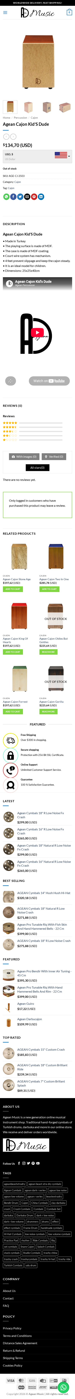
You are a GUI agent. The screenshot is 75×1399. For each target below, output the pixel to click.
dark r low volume (14, 1221)
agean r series (35, 1196)
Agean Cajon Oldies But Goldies (53, 640)
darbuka (8, 1215)
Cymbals (38, 1209)
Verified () (55, 456)
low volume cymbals (59, 1234)
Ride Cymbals (40, 1240)
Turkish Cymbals (13, 1265)
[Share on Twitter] (20, 196)
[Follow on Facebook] (19, 1163)
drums (45, 1221)
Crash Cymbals (21, 1209)
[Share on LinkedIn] (41, 196)
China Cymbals (39, 1202)
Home (6, 117)
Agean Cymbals (12, 1190)
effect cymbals (12, 1227)
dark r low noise (45, 1215)
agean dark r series (35, 1190)
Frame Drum (30, 1227)
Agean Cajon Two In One (54, 579)
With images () (26, 456)
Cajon (34, 117)
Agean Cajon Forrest (15, 701)
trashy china (50, 1252)
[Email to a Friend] (27, 196)
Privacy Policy (12, 1328)
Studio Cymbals (31, 1252)
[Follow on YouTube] (37, 1163)
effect (55, 1221)
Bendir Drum (11, 1202)
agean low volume (14, 1196)
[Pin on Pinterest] (34, 196)
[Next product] (6, 137)
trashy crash (11, 1259)
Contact (8, 1298)
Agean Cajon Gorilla (51, 701)
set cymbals (10, 1246)
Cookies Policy (12, 1365)
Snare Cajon (27, 1246)
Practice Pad (11, 1240)
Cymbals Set (54, 1209)
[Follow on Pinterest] (33, 1163)
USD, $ (9, 154)
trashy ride (64, 1259)
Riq (53, 1240)
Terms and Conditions (17, 1335)
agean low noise (58, 1190)
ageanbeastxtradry (14, 1183)
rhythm (25, 1240)
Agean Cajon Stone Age (17, 579)
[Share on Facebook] (13, 196)
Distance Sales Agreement (20, 1343)
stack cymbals (12, 1252)
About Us (9, 1291)
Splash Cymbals (46, 1246)
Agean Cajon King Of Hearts (15, 640)
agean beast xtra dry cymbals (45, 1183)
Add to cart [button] (13, 589)
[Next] (65, 62)
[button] (5, 12)
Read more (48, 652)
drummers (32, 1221)
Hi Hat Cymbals (13, 1234)
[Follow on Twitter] (28, 1163)
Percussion (20, 117)
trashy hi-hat (48, 1259)
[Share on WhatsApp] (6, 196)
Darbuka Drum (25, 1215)
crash (7, 1209)
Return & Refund (14, 1350)
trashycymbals (29, 1259)
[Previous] (9, 62)
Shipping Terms (13, 1358)
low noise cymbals (35, 1234)
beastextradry (54, 1196)
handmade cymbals (51, 1227)
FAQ (6, 1305)
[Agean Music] (37, 12)
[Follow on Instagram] (23, 1163)
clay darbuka (58, 1202)
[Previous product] (13, 137)
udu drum (31, 1265)
